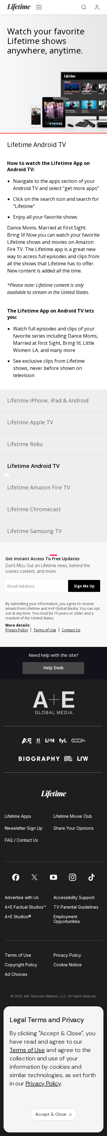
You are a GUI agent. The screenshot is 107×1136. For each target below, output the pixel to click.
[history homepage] (38, 743)
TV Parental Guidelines (76, 907)
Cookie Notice (68, 964)
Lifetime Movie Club (73, 816)
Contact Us (71, 630)
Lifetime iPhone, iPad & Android (48, 400)
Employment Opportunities (67, 919)
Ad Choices (16, 974)
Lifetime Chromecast (34, 509)
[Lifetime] (19, 7)
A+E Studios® (18, 916)
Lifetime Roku (25, 444)
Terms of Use (45, 630)
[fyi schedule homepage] (63, 743)
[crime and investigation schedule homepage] (68, 761)
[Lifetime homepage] (53, 794)
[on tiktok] (91, 877)
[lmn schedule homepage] (50, 743)
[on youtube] (53, 877)
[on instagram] (72, 877)
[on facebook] (15, 877)
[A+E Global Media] (53, 702)
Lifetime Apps (18, 816)
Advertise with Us (22, 897)
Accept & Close (50, 1114)
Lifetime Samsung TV (34, 531)
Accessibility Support (74, 897)
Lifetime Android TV (33, 465)
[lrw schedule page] (83, 761)
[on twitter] (34, 877)
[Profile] (97, 7)
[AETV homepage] (27, 743)
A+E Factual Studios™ (25, 907)
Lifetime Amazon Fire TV (38, 487)
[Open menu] (39, 7)
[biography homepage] (39, 761)
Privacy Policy (16, 630)
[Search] (84, 7)
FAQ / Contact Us (21, 840)
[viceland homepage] (78, 743)
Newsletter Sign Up (24, 828)
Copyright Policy (21, 964)
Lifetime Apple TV (30, 422)
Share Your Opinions (74, 828)
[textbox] (36, 586)
